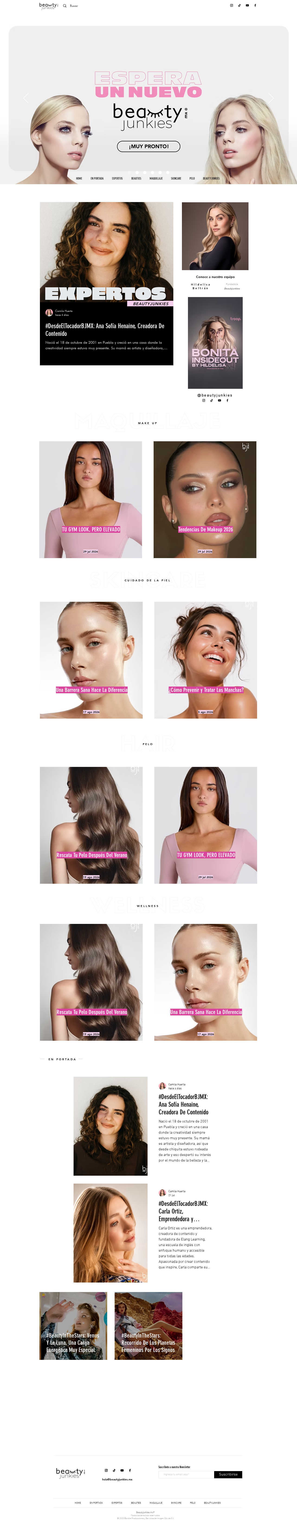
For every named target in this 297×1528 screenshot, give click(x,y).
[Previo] (26, 98)
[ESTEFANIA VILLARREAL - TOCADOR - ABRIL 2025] (144, 172)
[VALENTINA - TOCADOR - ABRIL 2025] (160, 172)
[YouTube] (247, 5)
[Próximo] (271, 98)
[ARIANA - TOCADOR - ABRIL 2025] (152, 172)
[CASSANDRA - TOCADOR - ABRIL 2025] (167, 172)
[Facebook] (255, 5)
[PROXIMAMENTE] (129, 172)
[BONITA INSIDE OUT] (137, 172)
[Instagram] (231, 5)
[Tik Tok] (239, 5)
